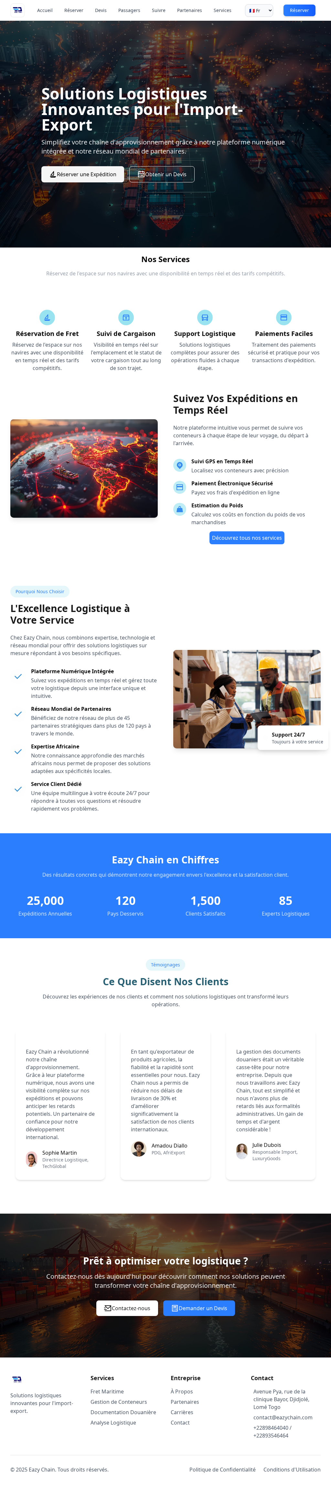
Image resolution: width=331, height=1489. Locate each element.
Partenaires (185, 1401)
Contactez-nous (131, 1308)
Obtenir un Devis (166, 174)
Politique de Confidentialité (222, 1469)
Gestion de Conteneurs (119, 1401)
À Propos (182, 1391)
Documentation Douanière (123, 1412)
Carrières (182, 1412)
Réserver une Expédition (86, 174)
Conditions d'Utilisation (292, 1469)
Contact (180, 1422)
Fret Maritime (107, 1391)
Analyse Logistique (113, 1422)
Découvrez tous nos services (247, 537)
